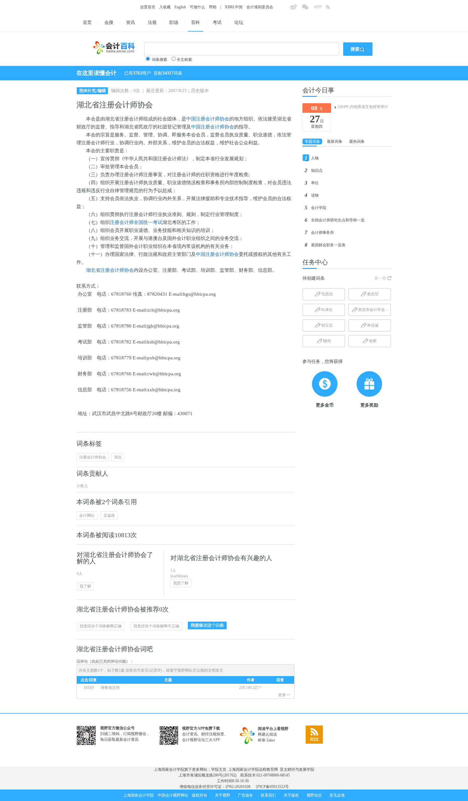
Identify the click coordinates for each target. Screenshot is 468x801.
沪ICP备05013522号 (272, 786)
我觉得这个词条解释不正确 (156, 626)
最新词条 (334, 141)
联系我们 (268, 795)
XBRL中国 (234, 7)
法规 (152, 22)
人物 (315, 158)
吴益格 (109, 515)
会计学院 (318, 208)
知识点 (317, 170)
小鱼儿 (82, 486)
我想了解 (180, 583)
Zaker (270, 740)
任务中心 (315, 262)
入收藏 (165, 7)
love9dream (179, 576)
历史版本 (200, 90)
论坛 (238, 22)
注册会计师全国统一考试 (136, 222)
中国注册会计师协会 (207, 118)
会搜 (108, 22)
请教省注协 (110, 687)
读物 (315, 195)
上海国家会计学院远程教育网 (253, 769)
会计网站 (87, 515)
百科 (195, 22)
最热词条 (357, 141)
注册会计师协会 (92, 457)
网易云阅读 (267, 734)
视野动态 (314, 795)
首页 (87, 22)
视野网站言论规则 (192, 670)
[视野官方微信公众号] (307, 9)
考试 (217, 22)
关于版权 (291, 795)
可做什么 (197, 7)
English (180, 7)
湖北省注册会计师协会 (110, 270)
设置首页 (147, 7)
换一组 (380, 278)
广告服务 (245, 795)
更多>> (284, 695)
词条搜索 (159, 59)
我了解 (85, 586)
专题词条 (312, 141)
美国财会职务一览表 (328, 245)
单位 (315, 183)
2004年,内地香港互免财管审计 (362, 107)
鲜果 (262, 740)
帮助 (212, 7)
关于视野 (222, 795)
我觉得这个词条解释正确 (101, 626)
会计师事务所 (322, 232)
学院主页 (218, 769)
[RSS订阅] (331, 9)
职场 (173, 22)
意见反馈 (337, 795)
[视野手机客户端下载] (319, 9)
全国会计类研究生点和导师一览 (338, 220)
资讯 (130, 22)
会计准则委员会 (259, 7)
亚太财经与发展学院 (297, 769)
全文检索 (184, 59)
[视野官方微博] (295, 9)
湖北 (118, 457)
